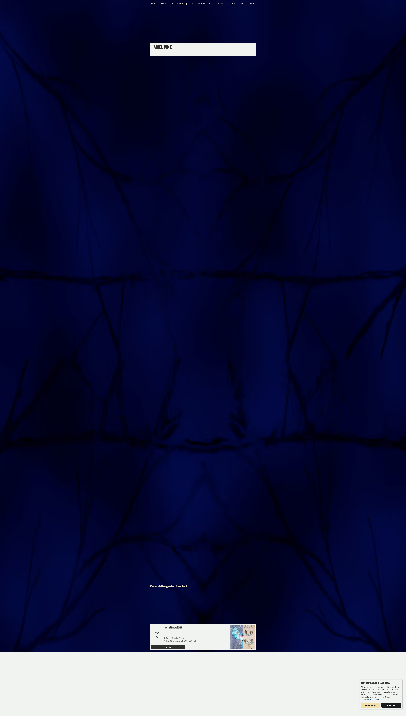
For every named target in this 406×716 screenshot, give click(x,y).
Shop (252, 3)
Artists (242, 3)
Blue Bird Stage (180, 3)
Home (154, 3)
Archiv (231, 3)
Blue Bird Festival (201, 3)
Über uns (219, 3)
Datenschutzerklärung (370, 699)
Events (164, 3)
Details (168, 647)
